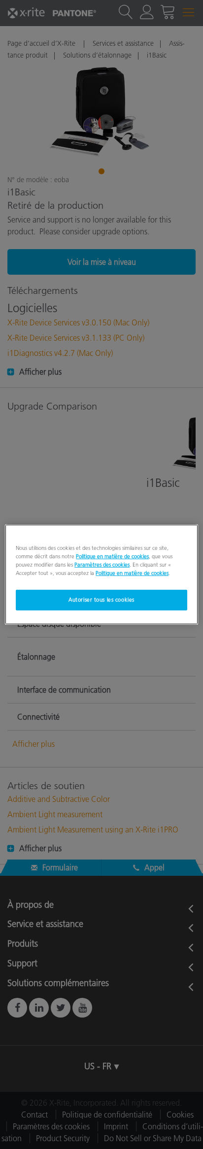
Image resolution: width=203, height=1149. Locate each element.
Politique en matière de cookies (112, 556)
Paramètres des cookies (102, 564)
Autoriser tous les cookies (101, 599)
